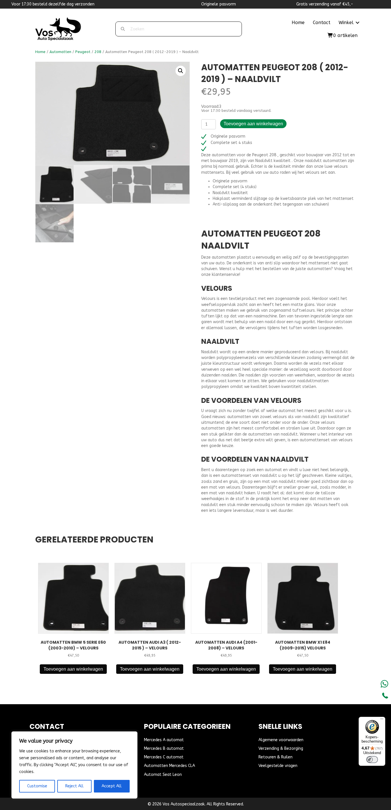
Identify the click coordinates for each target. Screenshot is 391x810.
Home (298, 22)
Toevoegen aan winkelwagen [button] (73, 669)
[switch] (372, 759)
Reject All (74, 786)
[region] (74, 765)
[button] (358, 22)
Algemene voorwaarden (280, 739)
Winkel (346, 22)
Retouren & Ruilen (275, 757)
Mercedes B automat (164, 748)
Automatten (60, 52)
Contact (321, 22)
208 (97, 52)
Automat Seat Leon (163, 774)
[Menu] (381, 720)
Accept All (112, 786)
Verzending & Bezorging (280, 748)
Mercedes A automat (164, 739)
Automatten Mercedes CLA (169, 765)
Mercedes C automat (163, 757)
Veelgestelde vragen (277, 765)
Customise (37, 786)
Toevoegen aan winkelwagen (253, 123)
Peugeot (82, 52)
